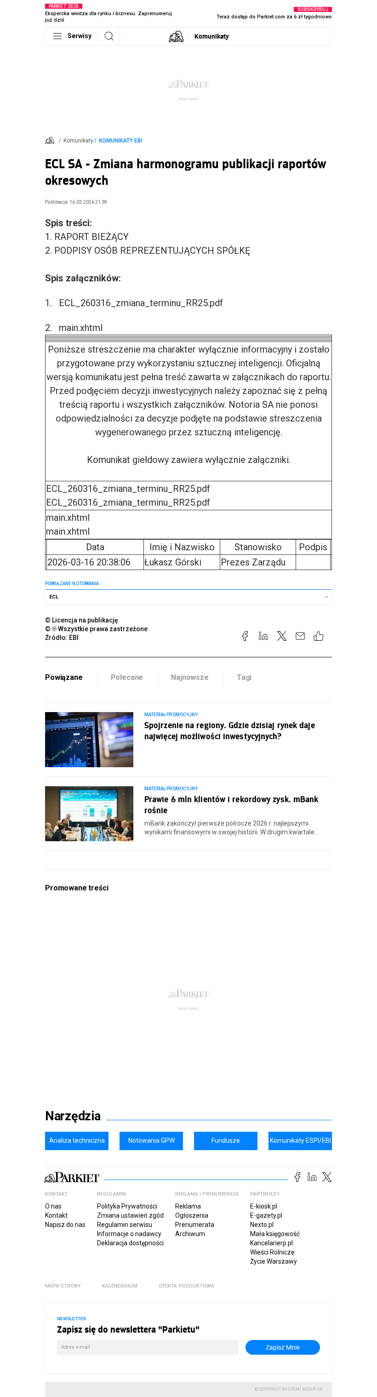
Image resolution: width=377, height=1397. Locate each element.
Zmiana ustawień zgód (130, 1215)
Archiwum (190, 1233)
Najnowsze (190, 677)
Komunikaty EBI (120, 140)
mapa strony (63, 1286)
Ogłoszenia (191, 1215)
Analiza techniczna (77, 1140)
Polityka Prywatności (127, 1206)
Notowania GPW (151, 1140)
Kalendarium (119, 1286)
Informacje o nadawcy (129, 1233)
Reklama (188, 1206)
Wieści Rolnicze (272, 1252)
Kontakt (56, 1215)
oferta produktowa (186, 1286)
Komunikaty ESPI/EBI (300, 1140)
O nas (53, 1206)
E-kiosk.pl (263, 1206)
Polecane (127, 677)
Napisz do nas (65, 1224)
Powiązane (64, 677)
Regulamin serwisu (124, 1224)
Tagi (244, 677)
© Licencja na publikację (82, 620)
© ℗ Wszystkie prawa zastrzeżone (96, 629)
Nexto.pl (262, 1224)
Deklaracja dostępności (130, 1243)
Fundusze (225, 1140)
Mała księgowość (275, 1233)
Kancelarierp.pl (271, 1243)
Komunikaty (211, 36)
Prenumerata (194, 1224)
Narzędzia (73, 1116)
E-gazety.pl (266, 1215)
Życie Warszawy (273, 1261)
